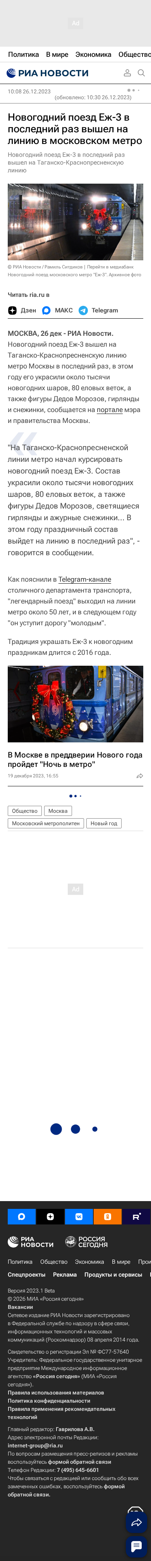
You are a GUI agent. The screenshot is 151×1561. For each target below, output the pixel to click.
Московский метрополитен (46, 823)
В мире (121, 1261)
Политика (20, 1261)
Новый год (104, 823)
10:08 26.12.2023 (29, 91)
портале (110, 409)
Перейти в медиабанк (110, 267)
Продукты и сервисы (113, 1274)
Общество (25, 811)
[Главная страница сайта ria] (46, 73)
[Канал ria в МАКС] (22, 1216)
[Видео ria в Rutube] (136, 1216)
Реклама (65, 1274)
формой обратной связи (79, 1462)
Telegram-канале (84, 579)
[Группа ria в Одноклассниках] (108, 1216)
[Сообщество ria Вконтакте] (79, 1216)
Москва (58, 811)
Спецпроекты (26, 1274)
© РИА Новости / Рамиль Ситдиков (45, 267)
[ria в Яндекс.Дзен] (50, 1216)
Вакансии (20, 1307)
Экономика (89, 1261)
